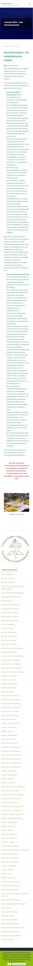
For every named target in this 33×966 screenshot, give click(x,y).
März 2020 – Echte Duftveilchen (10, 882)
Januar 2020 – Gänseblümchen (10, 889)
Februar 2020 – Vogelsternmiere (10, 885)
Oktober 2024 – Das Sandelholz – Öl (11, 664)
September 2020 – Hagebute (9, 858)
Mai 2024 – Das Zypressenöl (9, 684)
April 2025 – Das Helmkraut (9, 636)
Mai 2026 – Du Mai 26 (7, 574)
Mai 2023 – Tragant (7, 731)
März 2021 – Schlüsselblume (9, 834)
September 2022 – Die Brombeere (11, 763)
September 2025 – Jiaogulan (9, 616)
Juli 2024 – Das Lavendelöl (9, 676)
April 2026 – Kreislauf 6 (7, 578)
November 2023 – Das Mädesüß (10, 707)
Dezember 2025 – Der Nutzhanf (10, 605)
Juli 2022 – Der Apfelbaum (8, 771)
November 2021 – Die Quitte (9, 802)
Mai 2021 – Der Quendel (8, 826)
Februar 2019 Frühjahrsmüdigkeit (11, 935)
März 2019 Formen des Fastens (10, 931)
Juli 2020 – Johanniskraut (8, 866)
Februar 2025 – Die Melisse (9, 644)
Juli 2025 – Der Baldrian (8, 624)
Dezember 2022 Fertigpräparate (10, 751)
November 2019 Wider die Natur (10, 900)
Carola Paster (7, 3)
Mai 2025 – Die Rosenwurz (9, 632)
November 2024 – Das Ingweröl (10, 660)
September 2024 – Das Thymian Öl (11, 668)
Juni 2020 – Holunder (7, 870)
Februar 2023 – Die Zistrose (9, 743)
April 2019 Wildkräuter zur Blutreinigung (12, 928)
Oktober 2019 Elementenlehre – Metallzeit (13, 904)
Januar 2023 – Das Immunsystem (11, 747)
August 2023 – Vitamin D (8, 719)
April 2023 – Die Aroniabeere (9, 735)
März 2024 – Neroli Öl (7, 692)
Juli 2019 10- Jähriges (7, 916)
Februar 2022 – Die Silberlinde (10, 791)
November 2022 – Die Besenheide (11, 755)
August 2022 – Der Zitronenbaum (11, 767)
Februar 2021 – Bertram (8, 838)
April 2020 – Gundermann (8, 878)
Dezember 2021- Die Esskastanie (11, 798)
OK (9, 964)
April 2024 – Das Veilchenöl (9, 688)
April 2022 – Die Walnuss (8, 783)
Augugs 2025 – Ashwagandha (10, 620)
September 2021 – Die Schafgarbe (11, 810)
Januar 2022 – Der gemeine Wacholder (12, 794)
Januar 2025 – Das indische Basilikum (12, 648)
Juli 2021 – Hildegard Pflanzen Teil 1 (11, 818)
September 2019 (6, 908)
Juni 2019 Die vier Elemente (9, 920)
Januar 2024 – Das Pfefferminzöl (10, 699)
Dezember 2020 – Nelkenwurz (10, 846)
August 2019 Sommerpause (9, 912)
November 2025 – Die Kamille (10, 609)
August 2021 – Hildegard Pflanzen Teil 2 (12, 814)
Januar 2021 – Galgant (7, 842)
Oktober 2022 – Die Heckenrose (10, 759)
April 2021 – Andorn (6, 830)
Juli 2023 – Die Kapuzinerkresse (10, 723)
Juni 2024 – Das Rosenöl (8, 680)
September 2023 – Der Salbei (9, 715)
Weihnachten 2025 (6, 601)
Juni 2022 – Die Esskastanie (9, 775)
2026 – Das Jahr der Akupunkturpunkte (12, 593)
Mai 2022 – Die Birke (7, 779)
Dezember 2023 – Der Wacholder (11, 703)
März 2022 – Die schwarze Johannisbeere (13, 787)
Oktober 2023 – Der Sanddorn (10, 711)
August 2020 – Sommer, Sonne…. (11, 862)
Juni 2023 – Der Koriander (8, 727)
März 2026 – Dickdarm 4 (8, 582)
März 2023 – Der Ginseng (8, 739)
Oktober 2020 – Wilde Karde (9, 854)
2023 (6, 46)
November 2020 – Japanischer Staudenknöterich (15, 850)
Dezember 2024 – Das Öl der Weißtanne (13, 656)
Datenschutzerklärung (18, 964)
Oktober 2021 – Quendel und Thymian (12, 806)
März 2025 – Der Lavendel (8, 640)
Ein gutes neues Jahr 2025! (9, 652)
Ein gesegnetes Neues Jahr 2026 (11, 597)
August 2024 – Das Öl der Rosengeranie (12, 672)
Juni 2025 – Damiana (7, 628)
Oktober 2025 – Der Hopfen (9, 612)
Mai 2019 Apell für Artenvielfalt (10, 924)
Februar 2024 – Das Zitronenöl (10, 696)
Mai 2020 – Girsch (6, 874)
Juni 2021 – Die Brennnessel (9, 822)
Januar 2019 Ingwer (7, 939)
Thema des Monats (14, 46)
